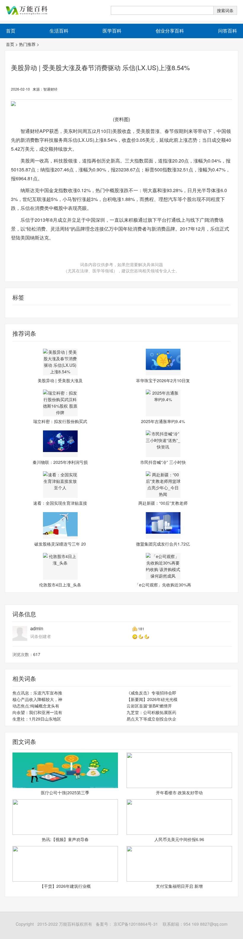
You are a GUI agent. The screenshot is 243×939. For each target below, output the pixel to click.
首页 (10, 44)
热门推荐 (27, 44)
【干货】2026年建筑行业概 (65, 886)
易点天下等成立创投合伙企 (151, 719)
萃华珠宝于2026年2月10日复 (163, 380)
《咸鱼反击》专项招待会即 (151, 693)
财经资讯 (31, 311)
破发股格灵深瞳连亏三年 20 (60, 544)
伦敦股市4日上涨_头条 (60, 585)
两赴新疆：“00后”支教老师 (163, 503)
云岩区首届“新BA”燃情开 (149, 706)
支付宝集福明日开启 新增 (179, 886)
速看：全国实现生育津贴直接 (60, 503)
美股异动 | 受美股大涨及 (60, 380)
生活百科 (58, 30)
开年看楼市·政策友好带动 (179, 792)
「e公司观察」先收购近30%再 (163, 585)
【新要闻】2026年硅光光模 (152, 699)
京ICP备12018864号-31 (135, 924)
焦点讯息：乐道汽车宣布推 (37, 693)
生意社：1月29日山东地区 (36, 719)
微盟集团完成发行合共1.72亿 (163, 544)
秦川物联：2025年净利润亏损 (60, 462)
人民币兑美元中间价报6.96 (179, 839)
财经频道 (13, 311)
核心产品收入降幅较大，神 (37, 699)
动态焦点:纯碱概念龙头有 (35, 706)
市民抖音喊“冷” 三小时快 (163, 462)
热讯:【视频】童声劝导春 (65, 839)
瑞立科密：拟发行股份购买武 (60, 421)
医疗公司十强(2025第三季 (65, 792)
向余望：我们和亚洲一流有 (37, 712)
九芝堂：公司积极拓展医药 (151, 712)
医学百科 (112, 30)
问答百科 (227, 30)
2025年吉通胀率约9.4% (163, 421)
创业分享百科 (170, 30)
